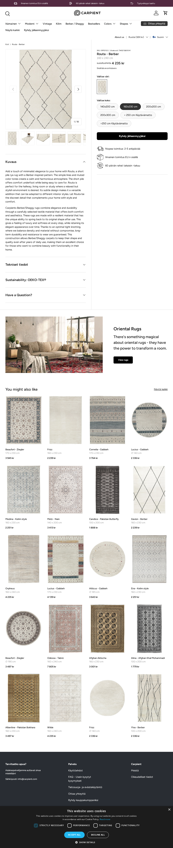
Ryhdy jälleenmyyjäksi (36, 30)
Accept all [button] (74, 834)
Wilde (50, 727)
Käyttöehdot (75, 770)
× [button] (169, 809)
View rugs (123, 359)
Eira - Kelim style (140, 588)
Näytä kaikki (12, 30)
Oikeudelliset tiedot (142, 776)
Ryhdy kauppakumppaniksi (83, 800)
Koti (7, 44)
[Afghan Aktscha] (107, 628)
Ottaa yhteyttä (76, 793)
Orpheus (10, 588)
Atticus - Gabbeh (98, 588)
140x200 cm (107, 106)
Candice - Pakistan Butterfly (104, 519)
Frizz (49, 449)
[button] (165, 13)
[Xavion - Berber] (149, 489)
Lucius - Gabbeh (140, 449)
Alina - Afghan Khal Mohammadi (148, 658)
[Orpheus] (23, 559)
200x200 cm (153, 106)
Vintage (47, 23)
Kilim (58, 23)
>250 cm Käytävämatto (114, 123)
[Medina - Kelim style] (23, 489)
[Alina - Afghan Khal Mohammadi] (149, 628)
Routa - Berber (18, 44)
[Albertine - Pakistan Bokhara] (23, 698)
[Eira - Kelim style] (149, 559)
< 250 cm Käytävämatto (138, 115)
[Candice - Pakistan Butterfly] (107, 489)
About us (119, 37)
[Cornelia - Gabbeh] (107, 420)
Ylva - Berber (138, 727)
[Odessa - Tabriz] (65, 628)
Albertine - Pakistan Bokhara (20, 727)
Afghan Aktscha (97, 658)
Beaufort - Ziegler (14, 449)
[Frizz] (65, 420)
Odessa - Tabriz (55, 658)
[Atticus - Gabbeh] (107, 559)
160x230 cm (130, 106)
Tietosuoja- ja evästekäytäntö (85, 787)
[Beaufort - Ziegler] (23, 420)
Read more (105, 819)
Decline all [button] (98, 834)
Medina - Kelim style (16, 519)
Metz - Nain (53, 519)
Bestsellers (94, 23)
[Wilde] (65, 698)
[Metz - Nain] (65, 489)
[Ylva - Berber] (149, 698)
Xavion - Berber (139, 519)
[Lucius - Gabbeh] (149, 420)
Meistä (135, 770)
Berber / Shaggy (75, 23)
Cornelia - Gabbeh (98, 449)
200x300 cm (107, 115)
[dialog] (86, 827)
